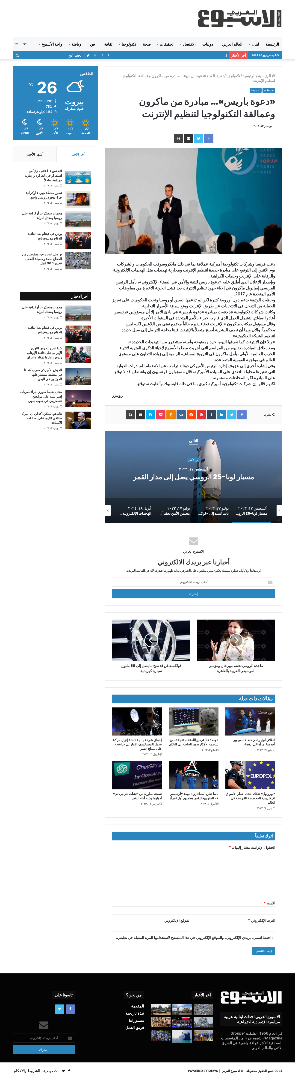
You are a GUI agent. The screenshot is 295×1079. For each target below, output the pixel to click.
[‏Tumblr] (211, 414)
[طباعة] (178, 138)
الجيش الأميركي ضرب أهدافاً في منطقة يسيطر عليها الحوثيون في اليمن (43, 374)
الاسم (269, 903)
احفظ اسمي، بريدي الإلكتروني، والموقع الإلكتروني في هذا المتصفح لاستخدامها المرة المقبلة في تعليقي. (193, 937)
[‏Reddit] (191, 414)
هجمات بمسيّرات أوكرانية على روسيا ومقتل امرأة (42, 215)
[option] (193, 477)
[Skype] (150, 414)
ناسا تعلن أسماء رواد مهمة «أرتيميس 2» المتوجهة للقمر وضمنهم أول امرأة (194, 795)
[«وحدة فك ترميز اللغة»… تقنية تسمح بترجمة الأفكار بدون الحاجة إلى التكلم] (193, 721)
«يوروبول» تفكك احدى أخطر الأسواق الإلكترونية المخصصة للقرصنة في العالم (250, 798)
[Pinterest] (201, 414)
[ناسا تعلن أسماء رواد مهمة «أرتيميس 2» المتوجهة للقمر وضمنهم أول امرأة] (193, 775)
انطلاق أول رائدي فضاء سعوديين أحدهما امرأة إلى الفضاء (254, 742)
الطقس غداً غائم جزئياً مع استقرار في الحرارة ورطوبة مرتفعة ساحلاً (43, 175)
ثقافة (108, 44)
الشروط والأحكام (27, 1070)
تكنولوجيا (129, 44)
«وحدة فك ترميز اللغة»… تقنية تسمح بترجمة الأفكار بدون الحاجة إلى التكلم (193, 742)
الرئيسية (272, 44)
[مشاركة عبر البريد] (188, 138)
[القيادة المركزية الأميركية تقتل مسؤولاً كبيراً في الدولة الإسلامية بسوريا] (182, 1009)
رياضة (76, 44)
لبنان (255, 44)
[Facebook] (208, 138)
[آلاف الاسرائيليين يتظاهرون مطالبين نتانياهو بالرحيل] (161, 1035)
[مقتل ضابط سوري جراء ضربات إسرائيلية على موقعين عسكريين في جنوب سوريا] (78, 398)
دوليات (207, 44)
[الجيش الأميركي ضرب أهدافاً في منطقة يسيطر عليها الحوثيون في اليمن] (78, 376)
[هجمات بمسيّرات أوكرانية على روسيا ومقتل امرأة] (78, 219)
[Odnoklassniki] (171, 414)
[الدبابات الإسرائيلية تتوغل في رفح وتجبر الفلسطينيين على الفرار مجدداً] (161, 1009)
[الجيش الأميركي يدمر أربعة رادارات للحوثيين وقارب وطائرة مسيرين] (182, 1036)
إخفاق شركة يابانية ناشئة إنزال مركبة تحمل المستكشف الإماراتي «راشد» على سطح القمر (137, 744)
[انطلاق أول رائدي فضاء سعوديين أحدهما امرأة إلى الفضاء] (250, 721)
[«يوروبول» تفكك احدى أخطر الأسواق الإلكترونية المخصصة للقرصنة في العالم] (250, 775)
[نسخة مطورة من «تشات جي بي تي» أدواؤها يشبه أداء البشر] (137, 775)
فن (92, 44)
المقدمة (137, 1006)
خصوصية (50, 1070)
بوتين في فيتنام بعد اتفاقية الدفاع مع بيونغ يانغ (45, 236)
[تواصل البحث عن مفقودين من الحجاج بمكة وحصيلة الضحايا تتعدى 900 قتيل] (78, 260)
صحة (147, 44)
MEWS (213, 1071)
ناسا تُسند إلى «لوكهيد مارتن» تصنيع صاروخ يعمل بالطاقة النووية (193, 477)
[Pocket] (160, 414)
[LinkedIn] (221, 414)
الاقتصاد (189, 44)
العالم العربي (232, 44)
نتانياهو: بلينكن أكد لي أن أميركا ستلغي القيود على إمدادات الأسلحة (41, 418)
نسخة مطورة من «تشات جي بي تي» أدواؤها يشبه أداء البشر (137, 795)
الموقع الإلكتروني (177, 920)
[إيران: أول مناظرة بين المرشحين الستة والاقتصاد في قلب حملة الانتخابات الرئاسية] (182, 1022)
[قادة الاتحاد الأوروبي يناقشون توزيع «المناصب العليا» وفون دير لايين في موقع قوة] (203, 1035)
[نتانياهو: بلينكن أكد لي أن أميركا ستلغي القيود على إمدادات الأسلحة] (78, 420)
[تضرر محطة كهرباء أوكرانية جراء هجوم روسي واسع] (78, 199)
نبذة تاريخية (135, 1013)
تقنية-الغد (216, 75)
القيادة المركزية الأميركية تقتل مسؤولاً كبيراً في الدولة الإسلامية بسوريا (177, 55)
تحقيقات (167, 44)
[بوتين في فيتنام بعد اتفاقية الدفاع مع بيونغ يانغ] (78, 240)
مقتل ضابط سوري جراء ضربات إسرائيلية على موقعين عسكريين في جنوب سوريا (41, 396)
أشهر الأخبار (34, 154)
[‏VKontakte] (181, 414)
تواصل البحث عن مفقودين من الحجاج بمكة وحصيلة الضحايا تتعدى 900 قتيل (42, 258)
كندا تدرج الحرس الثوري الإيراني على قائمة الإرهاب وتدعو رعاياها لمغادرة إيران (44, 352)
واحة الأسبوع (52, 44)
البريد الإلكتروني (261, 920)
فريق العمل (134, 1027)
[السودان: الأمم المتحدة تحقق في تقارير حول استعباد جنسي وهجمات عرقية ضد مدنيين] (161, 1022)
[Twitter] (198, 138)
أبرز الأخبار (193, 455)
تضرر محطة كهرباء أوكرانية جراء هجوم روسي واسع (44, 195)
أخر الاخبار (77, 154)
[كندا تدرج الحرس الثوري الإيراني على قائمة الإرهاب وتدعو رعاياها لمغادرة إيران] (78, 354)
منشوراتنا (136, 1020)
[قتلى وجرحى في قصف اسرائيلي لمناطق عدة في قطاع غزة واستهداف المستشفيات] (203, 1022)
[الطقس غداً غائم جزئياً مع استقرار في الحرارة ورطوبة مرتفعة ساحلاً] (78, 177)
